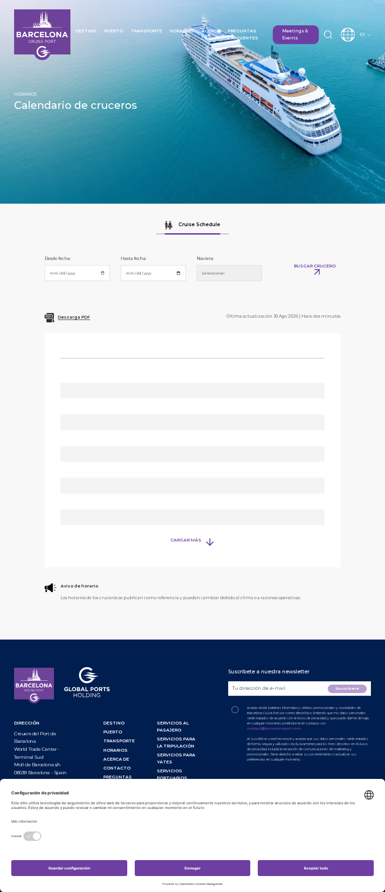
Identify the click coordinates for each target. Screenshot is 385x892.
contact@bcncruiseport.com (273, 728)
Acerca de (116, 759)
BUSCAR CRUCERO (315, 266)
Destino (85, 30)
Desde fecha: (58, 258)
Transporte (146, 30)
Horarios (181, 30)
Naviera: (205, 258)
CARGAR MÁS (185, 539)
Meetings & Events (295, 34)
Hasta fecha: (133, 258)
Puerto (113, 30)
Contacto (117, 767)
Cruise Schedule (198, 225)
